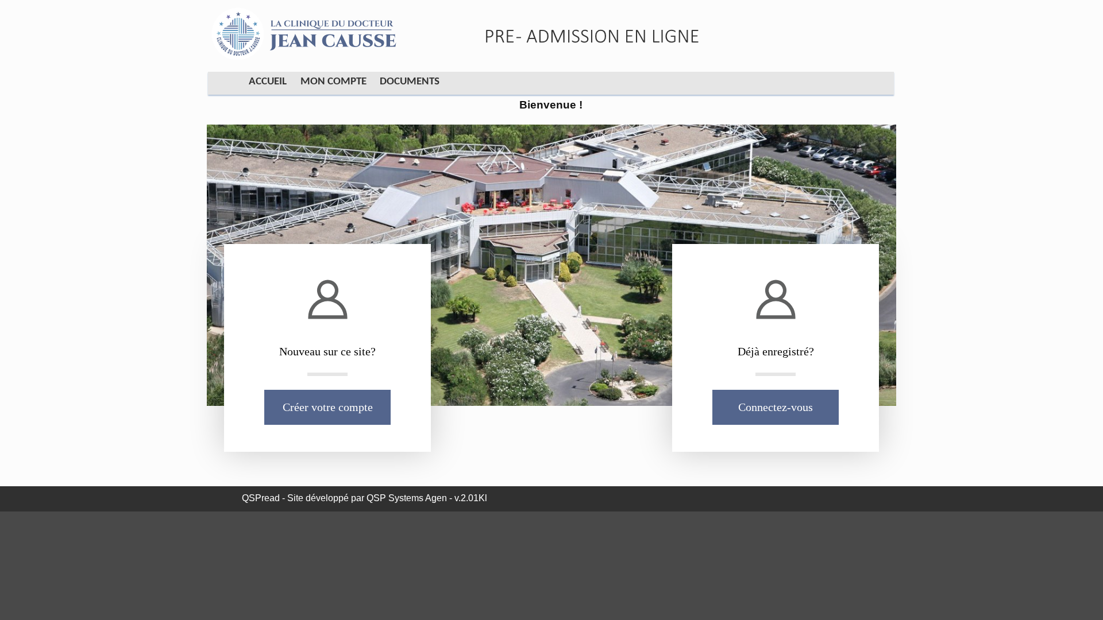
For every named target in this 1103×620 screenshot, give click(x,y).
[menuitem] (263, 84)
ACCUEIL (268, 81)
